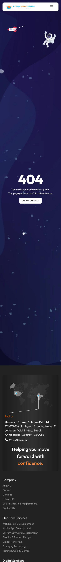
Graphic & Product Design (17, 537)
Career (6, 490)
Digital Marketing (12, 541)
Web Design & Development (18, 523)
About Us (8, 485)
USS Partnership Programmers (20, 503)
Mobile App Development (17, 528)
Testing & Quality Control (16, 550)
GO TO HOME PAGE (30, 201)
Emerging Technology (15, 546)
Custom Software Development (20, 532)
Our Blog (7, 494)
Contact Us (9, 508)
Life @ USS (8, 499)
